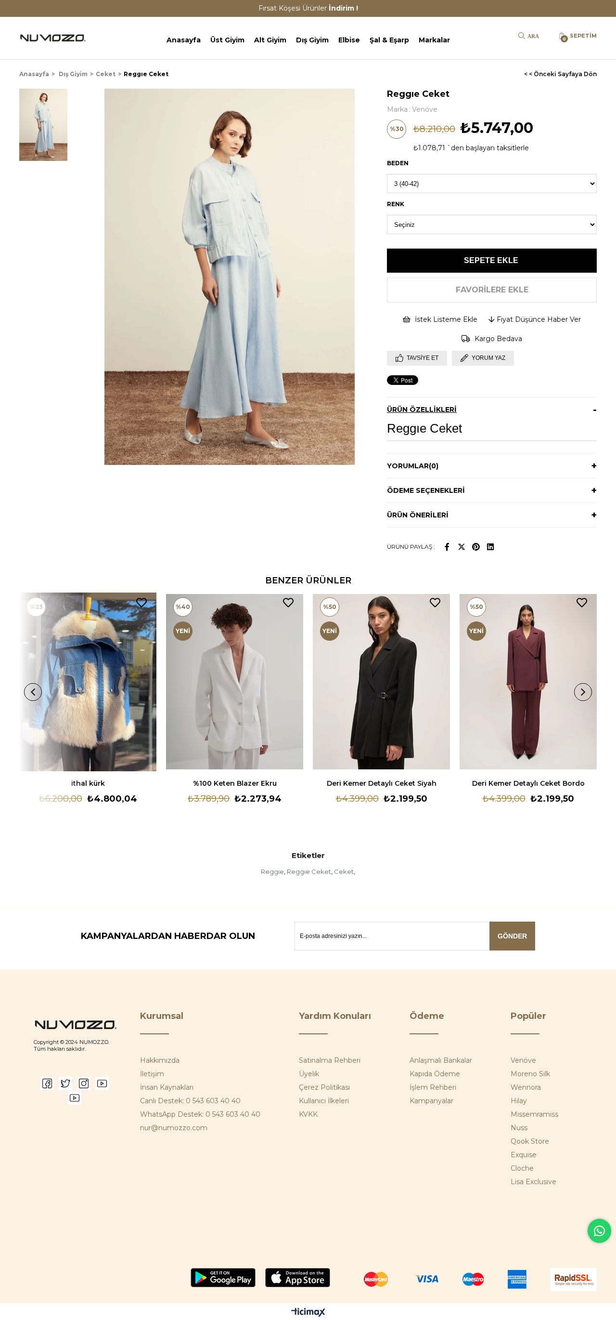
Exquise (524, 1154)
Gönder (512, 936)
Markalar (434, 40)
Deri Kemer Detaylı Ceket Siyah (381, 783)
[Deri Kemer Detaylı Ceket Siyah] (381, 682)
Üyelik (309, 1073)
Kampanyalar (431, 1100)
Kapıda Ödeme (435, 1073)
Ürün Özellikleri (422, 409)
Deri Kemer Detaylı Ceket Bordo (528, 783)
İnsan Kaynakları (166, 1087)
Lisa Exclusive (533, 1181)
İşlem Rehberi (433, 1087)
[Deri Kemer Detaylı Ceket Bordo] (528, 682)
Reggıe (272, 871)
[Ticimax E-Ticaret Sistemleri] (308, 1313)
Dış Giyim (312, 40)
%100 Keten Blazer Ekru (235, 783)
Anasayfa (184, 40)
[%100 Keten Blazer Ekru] (234, 682)
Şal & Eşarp (389, 40)
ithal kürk (88, 783)
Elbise (349, 40)
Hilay (519, 1100)
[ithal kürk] (87, 682)
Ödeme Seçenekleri (426, 490)
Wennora (526, 1087)
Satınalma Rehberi (329, 1060)
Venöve (523, 1060)
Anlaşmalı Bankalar (441, 1060)
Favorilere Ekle (141, 602)
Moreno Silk (530, 1073)
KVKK (308, 1114)
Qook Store (530, 1141)
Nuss (519, 1127)
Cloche (522, 1168)
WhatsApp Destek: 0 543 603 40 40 (200, 1114)
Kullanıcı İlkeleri (324, 1100)
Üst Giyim (227, 40)
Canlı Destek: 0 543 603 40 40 (190, 1100)
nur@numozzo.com (173, 1127)
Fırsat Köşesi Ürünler (308, 8)
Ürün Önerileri (418, 515)
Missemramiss (534, 1114)
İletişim (152, 1073)
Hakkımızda (160, 1060)
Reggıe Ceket (309, 871)
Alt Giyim (270, 40)
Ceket (344, 871)
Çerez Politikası (324, 1087)
